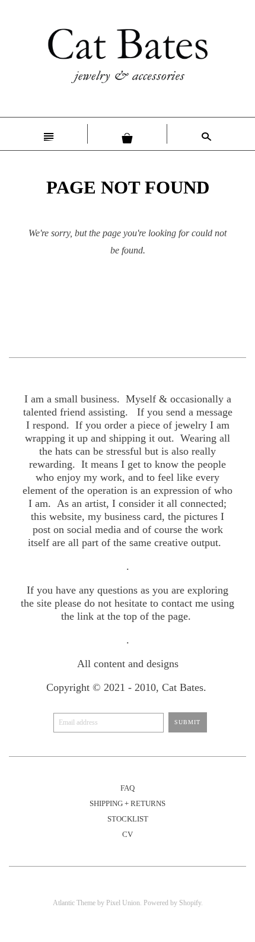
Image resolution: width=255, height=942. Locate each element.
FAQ (127, 788)
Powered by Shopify (172, 903)
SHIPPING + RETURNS (127, 803)
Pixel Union (123, 903)
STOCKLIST (127, 818)
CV (127, 834)
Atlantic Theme (74, 903)
